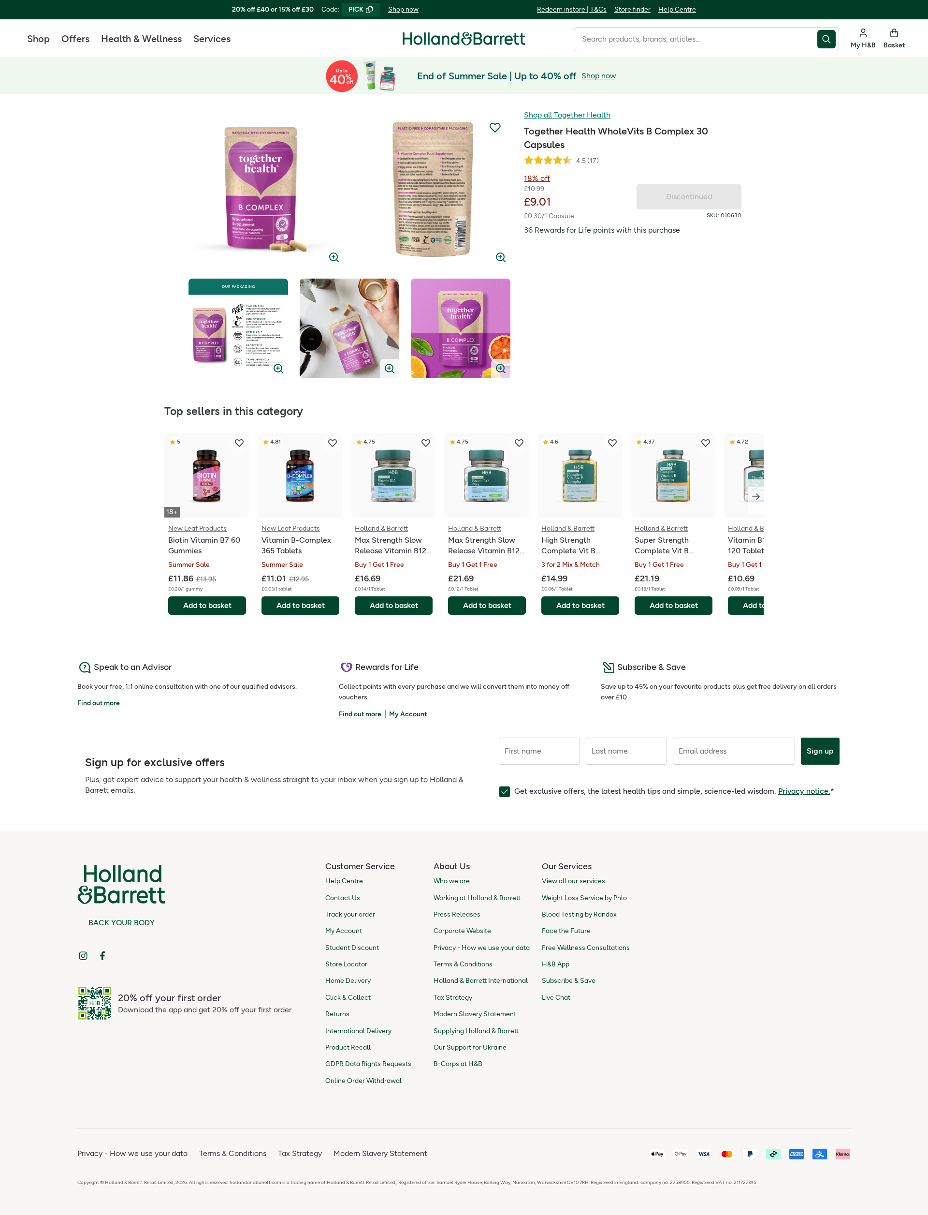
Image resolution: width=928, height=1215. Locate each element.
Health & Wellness (141, 38)
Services (212, 38)
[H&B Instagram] (83, 956)
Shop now (403, 9)
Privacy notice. (804, 791)
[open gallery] (266, 189)
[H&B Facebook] (102, 956)
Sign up (820, 751)
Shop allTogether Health (567, 114)
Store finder (632, 9)
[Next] (756, 496)
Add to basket (207, 605)
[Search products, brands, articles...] (828, 39)
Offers (75, 38)
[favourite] (239, 443)
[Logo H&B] (464, 42)
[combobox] (695, 39)
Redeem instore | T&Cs (572, 9)
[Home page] (464, 38)
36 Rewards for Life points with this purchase (602, 230)
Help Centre (677, 9)
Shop (38, 38)
